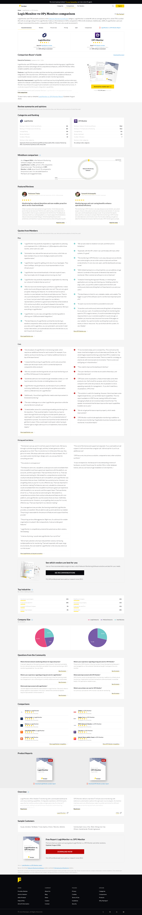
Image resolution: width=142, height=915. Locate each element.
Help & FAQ (21, 900)
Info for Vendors (22, 894)
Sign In (120, 6)
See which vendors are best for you (62, 562)
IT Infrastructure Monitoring (61, 868)
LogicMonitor (44, 40)
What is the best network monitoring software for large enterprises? (40, 661)
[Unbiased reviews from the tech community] (23, 5)
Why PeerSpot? (120, 14)
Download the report (118, 55)
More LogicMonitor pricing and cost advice (31, 553)
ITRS (117, 813)
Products (101, 897)
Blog (46, 894)
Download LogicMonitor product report (45, 783)
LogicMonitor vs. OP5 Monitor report (32, 865)
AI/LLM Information (23, 904)
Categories (102, 891)
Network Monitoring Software (58, 18)
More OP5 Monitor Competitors (111, 744)
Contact (47, 904)
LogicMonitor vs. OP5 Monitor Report (111, 27)
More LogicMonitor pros (26, 336)
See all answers (62, 671)
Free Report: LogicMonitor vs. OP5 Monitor (65, 839)
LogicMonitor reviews (46, 45)
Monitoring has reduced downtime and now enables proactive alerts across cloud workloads (44, 204)
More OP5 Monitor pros (80, 331)
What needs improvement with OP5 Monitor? (87, 675)
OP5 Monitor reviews (99, 45)
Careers (47, 900)
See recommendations (65, 573)
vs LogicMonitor (32, 710)
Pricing (66, 27)
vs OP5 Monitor (84, 710)
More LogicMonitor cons (26, 432)
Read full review (60, 222)
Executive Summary (26, 27)
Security (74, 904)
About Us (47, 891)
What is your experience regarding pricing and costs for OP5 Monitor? (94, 661)
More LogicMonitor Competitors (57, 744)
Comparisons (88, 27)
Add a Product (22, 897)
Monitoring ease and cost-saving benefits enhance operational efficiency (93, 204)
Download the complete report (102, 86)
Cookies (74, 894)
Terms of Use (75, 897)
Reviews (41, 27)
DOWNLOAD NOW (65, 852)
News (46, 897)
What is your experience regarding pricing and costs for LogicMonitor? (41, 675)
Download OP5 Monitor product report (99, 783)
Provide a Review (22, 891)
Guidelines (75, 900)
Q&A (76, 27)
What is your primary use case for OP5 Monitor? (88, 688)
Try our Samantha (71, 2)
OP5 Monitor (98, 40)
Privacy (74, 891)
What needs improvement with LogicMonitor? (33, 686)
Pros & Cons (53, 27)
